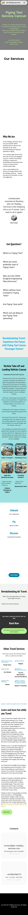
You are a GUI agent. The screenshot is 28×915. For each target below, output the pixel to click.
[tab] (14, 253)
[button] (14, 253)
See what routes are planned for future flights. (14, 631)
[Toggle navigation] (24, 2)
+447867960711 (14, 874)
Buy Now (7, 812)
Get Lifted (14, 575)
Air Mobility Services (13, 2)
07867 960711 (15, 40)
